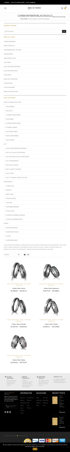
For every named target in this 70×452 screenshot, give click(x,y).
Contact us (12, 406)
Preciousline (11, 198)
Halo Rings (10, 140)
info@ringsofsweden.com (60, 382)
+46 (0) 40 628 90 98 (12, 405)
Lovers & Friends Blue (14, 219)
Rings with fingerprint (11, 79)
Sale (44, 405)
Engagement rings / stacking (12, 50)
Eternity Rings (11, 127)
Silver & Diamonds (9, 87)
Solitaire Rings (12, 131)
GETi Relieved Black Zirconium (17, 156)
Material (38, 403)
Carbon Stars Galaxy (18, 360)
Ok (35, 449)
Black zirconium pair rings (12, 66)
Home (22, 18)
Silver (8, 236)
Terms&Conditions (31, 397)
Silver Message (12, 240)
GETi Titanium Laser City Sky (16, 177)
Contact (29, 408)
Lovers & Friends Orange (15, 215)
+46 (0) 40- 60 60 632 (60, 379)
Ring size (45, 403)
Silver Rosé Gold (12, 232)
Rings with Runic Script (11, 91)
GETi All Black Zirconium (15, 152)
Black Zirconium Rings (11, 70)
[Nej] (68, 447)
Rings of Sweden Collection (12, 102)
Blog (37, 405)
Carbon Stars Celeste (51, 324)
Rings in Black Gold (10, 58)
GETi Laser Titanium (13, 169)
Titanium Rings (8, 83)
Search (64, 31)
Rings (25, 18)
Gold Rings (7, 62)
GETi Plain (10, 173)
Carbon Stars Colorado (19, 324)
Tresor (6, 223)
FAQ (28, 405)
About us (22, 397)
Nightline (9, 194)
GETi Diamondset (12, 161)
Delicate (9, 111)
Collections (39, 400)
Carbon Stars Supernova (51, 288)
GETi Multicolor (12, 165)
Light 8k (9, 202)
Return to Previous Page (59, 16)
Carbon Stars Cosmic (18, 288)
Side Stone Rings (12, 136)
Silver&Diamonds (12, 207)
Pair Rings (10, 119)
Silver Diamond (12, 228)
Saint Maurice (8, 181)
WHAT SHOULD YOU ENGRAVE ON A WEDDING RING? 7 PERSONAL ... (61, 402)
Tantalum (10, 186)
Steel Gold (10, 211)
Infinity (9, 190)
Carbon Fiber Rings (13, 284)
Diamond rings (8, 54)
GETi (5, 144)
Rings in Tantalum (9, 45)
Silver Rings (7, 75)
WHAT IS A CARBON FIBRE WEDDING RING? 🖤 (61, 420)
